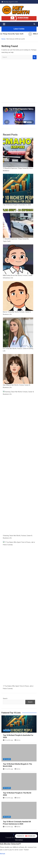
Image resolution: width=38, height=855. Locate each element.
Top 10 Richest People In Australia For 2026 (17, 205)
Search (35, 57)
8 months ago (9, 740)
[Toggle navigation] (4, 24)
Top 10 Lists (6, 730)
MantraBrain (19, 840)
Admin (18, 740)
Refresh (2, 854)
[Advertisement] (19, 82)
